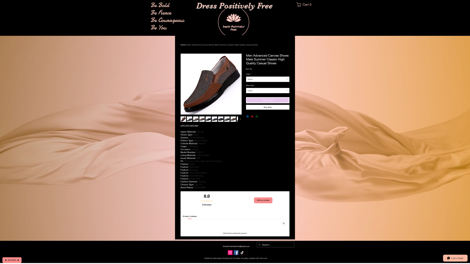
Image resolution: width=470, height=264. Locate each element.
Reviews (12, 260)
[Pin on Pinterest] (252, 116)
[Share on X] (261, 116)
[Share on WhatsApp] (256, 116)
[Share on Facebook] (247, 116)
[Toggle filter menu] (284, 223)
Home (183, 45)
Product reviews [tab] (190, 216)
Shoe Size (250, 85)
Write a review (263, 200)
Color (248, 74)
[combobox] (267, 79)
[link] (305, 4)
